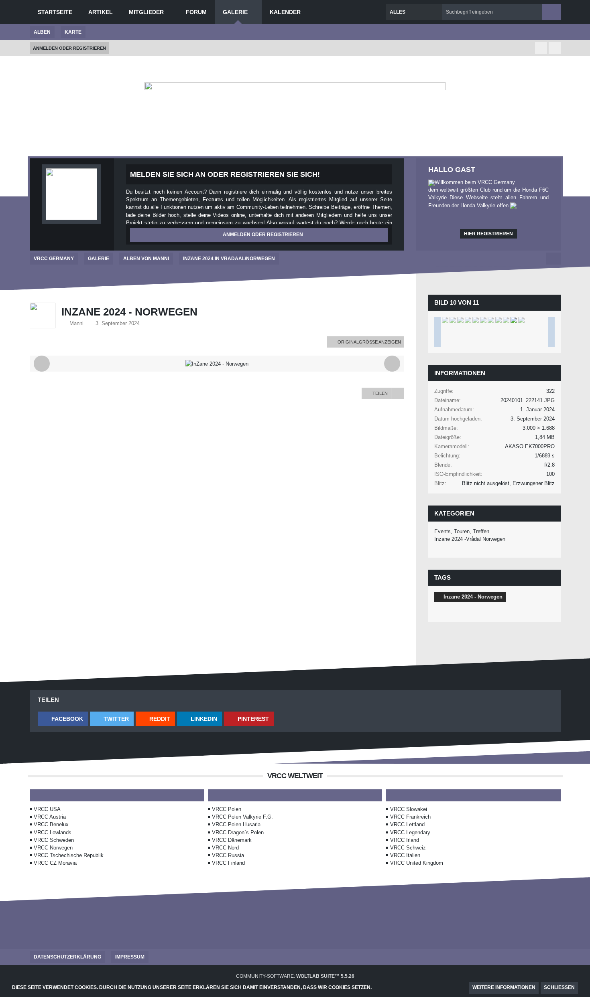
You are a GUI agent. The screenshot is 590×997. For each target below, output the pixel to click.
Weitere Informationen (503, 987)
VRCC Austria (50, 817)
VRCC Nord (225, 848)
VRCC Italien (405, 855)
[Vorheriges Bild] (42, 364)
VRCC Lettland (407, 824)
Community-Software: (295, 976)
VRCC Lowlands (52, 832)
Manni (76, 323)
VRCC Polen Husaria (236, 824)
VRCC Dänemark (232, 840)
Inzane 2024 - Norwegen (473, 597)
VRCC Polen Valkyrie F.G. (242, 817)
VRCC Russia (228, 855)
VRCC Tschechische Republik (69, 855)
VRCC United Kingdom (416, 863)
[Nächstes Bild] (392, 364)
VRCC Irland (404, 840)
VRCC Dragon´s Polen (238, 832)
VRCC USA (47, 809)
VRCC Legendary (410, 832)
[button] (63, 719)
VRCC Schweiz (408, 848)
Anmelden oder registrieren (69, 48)
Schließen (559, 987)
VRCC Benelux (51, 824)
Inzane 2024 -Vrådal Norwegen (469, 539)
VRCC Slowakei (408, 809)
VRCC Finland (228, 863)
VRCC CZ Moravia (55, 863)
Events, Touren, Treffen (461, 531)
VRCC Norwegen (53, 848)
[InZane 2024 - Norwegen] (445, 320)
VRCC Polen (226, 809)
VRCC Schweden (54, 840)
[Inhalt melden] (397, 393)
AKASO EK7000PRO (530, 446)
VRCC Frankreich (410, 817)
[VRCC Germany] (295, 122)
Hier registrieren (488, 234)
